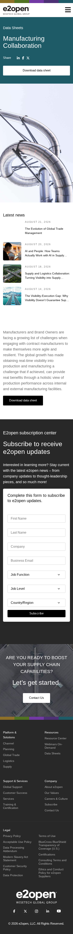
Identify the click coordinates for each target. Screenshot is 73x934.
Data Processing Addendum (13, 849)
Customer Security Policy (15, 867)
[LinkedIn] (18, 58)
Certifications (47, 854)
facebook (14, 911)
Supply (7, 766)
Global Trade (11, 755)
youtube (58, 911)
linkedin (47, 911)
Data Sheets (52, 753)
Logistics (8, 760)
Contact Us (36, 697)
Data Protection (13, 875)
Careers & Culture (56, 798)
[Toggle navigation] (68, 10)
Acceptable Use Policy (17, 841)
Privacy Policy (12, 836)
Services (8, 798)
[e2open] (16, 10)
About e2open (54, 787)
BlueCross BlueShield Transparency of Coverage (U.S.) (52, 845)
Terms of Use (47, 836)
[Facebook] (23, 58)
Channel (8, 743)
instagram (36, 911)
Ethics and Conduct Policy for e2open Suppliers (51, 873)
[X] (28, 58)
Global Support (12, 787)
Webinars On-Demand (53, 746)
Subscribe (36, 613)
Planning (8, 749)
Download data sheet (36, 70)
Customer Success (15, 792)
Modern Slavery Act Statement (15, 858)
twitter (25, 911)
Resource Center (56, 738)
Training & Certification (10, 806)
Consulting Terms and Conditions (53, 862)
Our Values (52, 792)
